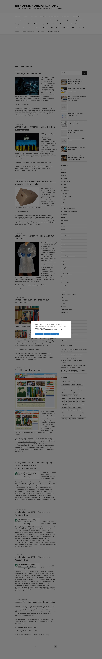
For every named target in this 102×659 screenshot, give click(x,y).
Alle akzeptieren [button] (39, 333)
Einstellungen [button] (55, 334)
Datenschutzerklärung (43, 326)
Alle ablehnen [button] (47, 333)
